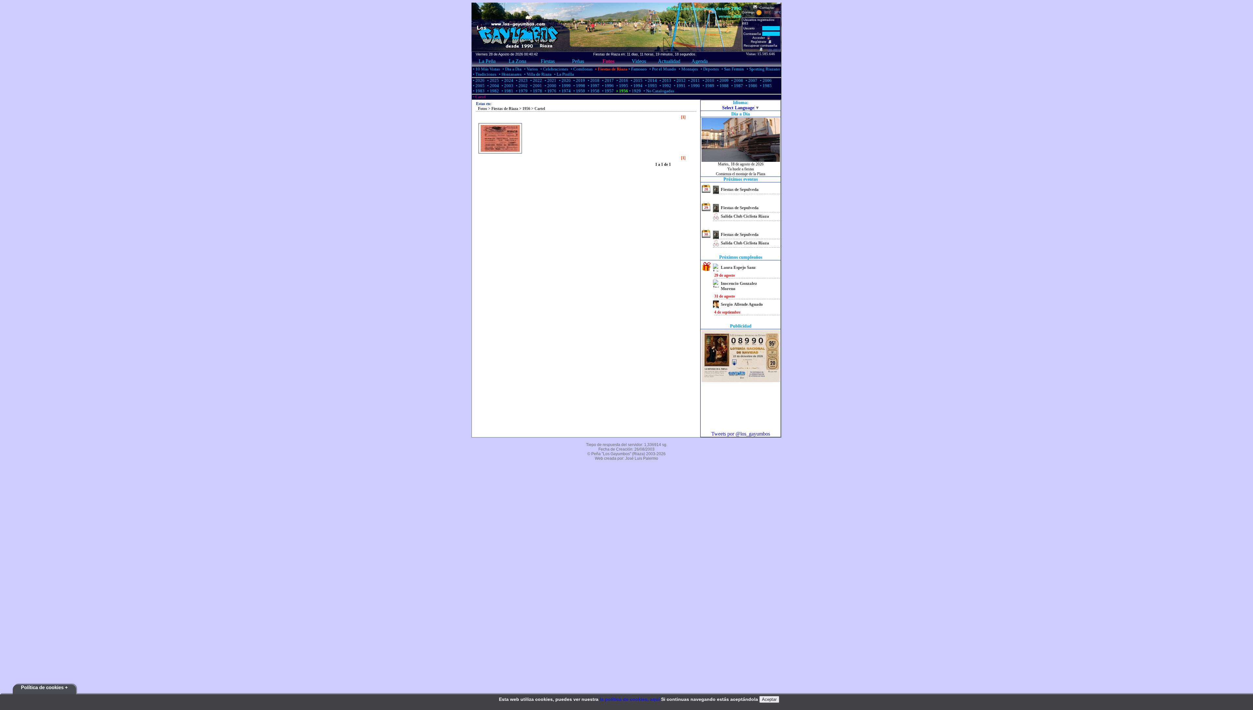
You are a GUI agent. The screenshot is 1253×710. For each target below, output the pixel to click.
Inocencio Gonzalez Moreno (739, 286)
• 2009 (722, 80)
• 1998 (578, 85)
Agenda (699, 61)
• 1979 (521, 90)
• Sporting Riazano (763, 69)
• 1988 (722, 85)
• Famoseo (637, 69)
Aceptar (769, 699)
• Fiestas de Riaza (610, 69)
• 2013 (664, 80)
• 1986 (751, 85)
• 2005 (478, 85)
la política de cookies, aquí (630, 699)
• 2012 (679, 80)
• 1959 (578, 90)
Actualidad (669, 61)
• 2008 (736, 80)
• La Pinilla (563, 74)
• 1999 (564, 85)
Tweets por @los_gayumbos (740, 434)
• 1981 (507, 90)
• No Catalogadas (658, 90)
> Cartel (537, 108)
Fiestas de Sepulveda (740, 189)
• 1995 (621, 85)
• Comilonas (581, 69)
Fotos (608, 61)
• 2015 (636, 80)
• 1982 (492, 90)
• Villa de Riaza (537, 74)
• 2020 (564, 80)
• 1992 (664, 85)
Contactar (766, 7)
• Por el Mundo (662, 69)
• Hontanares (509, 74)
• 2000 (550, 85)
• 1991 (679, 85)
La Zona (517, 61)
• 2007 (751, 80)
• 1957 (607, 90)
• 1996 (607, 85)
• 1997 (593, 85)
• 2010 (708, 80)
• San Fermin (732, 69)
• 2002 (521, 85)
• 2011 (693, 80)
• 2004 (492, 85)
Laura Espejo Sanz (738, 267)
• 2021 (550, 80)
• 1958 (593, 90)
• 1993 (650, 85)
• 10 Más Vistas (486, 69)
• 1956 (621, 90)
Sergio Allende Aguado (742, 304)
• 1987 (736, 85)
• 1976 (550, 90)
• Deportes (709, 69)
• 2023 (521, 80)
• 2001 (535, 85)
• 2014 (650, 80)
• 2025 (492, 80)
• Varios (530, 69)
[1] (683, 117)
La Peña (487, 61)
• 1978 (535, 90)
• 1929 (634, 90)
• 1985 (765, 85)
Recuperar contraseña (761, 45)
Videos (639, 61)
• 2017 (607, 80)
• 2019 (578, 80)
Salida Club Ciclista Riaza (745, 216)
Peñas (578, 61)
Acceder (759, 37)
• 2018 (593, 80)
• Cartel (479, 97)
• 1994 (636, 85)
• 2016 (621, 80)
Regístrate (759, 41)
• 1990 (693, 85)
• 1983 (478, 90)
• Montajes (688, 69)
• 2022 (535, 80)
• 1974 (564, 90)
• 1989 (708, 85)
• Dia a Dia (511, 69)
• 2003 (507, 85)
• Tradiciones (484, 74)
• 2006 (765, 80)
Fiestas (548, 61)
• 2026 (478, 80)
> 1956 (524, 108)
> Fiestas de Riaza (502, 108)
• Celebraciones (553, 69)
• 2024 (507, 80)
